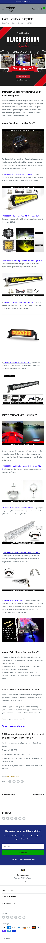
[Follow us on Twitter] (7, 818)
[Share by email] (22, 781)
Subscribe (23, 853)
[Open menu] (3, 9)
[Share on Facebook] (9, 781)
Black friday (10, 776)
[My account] (38, 9)
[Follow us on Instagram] (11, 818)
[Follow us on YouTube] (19, 818)
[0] (42, 8)
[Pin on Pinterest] (14, 781)
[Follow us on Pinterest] (15, 818)
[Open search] (33, 9)
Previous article (10, 795)
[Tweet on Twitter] (18, 781)
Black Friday (6, 23)
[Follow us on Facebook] (3, 818)
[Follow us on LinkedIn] (23, 818)
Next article (37, 795)
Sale (17, 776)
